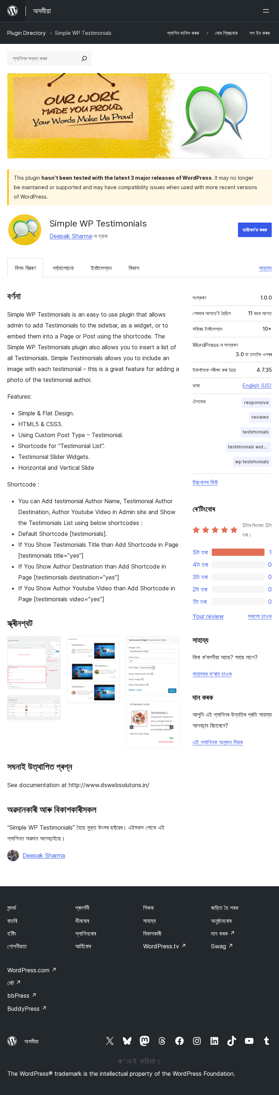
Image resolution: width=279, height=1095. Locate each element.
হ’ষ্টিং (11, 933)
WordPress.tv (164, 946)
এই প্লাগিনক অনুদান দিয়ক (218, 742)
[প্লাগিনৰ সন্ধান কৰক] (84, 58)
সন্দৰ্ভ (11, 907)
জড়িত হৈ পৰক (224, 907)
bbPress (22, 995)
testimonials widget (249, 446)
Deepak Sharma (70, 236)
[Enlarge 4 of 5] (169, 646)
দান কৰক (223, 933)
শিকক (148, 907)
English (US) (257, 385)
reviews (260, 417)
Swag (222, 946)
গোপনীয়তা (17, 946)
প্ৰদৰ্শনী (82, 907)
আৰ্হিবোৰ (83, 946)
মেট (14, 982)
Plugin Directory (26, 33)
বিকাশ (134, 268)
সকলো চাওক (260, 616)
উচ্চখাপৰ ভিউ (205, 482)
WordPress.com (32, 970)
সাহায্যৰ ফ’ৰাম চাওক (212, 673)
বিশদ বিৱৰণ (25, 268)
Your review (208, 616)
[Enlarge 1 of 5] (50, 646)
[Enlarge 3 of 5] (110, 646)
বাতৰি (12, 920)
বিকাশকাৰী (152, 933)
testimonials (256, 432)
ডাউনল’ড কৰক (255, 230)
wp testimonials (252, 461)
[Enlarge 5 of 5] (169, 711)
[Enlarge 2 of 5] (50, 705)
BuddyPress (27, 1008)
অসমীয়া (31, 1041)
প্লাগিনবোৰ (85, 933)
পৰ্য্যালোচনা (63, 268)
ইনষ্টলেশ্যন (101, 268)
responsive (256, 402)
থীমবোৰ (82, 920)
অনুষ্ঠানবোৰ (221, 920)
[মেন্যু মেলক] (267, 11)
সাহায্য (265, 268)
